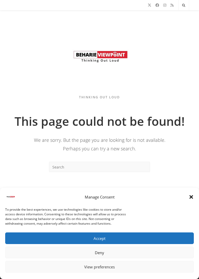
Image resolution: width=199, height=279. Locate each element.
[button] (191, 197)
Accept (99, 238)
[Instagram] (164, 5)
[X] (149, 5)
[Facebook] (157, 5)
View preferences (99, 266)
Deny (99, 252)
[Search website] (183, 5)
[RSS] (172, 5)
